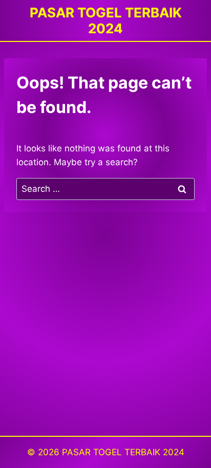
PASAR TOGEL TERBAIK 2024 (123, 452)
